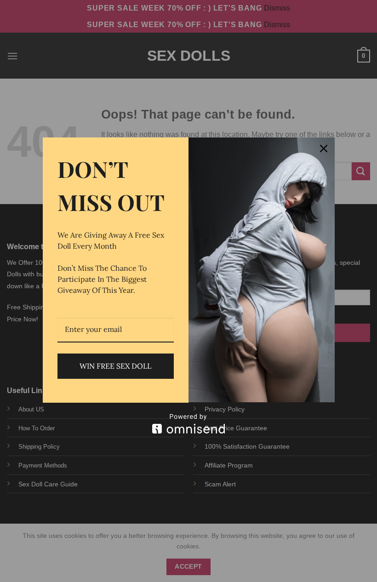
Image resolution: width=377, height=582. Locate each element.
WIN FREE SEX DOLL (115, 366)
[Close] (324, 148)
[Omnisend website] (189, 424)
